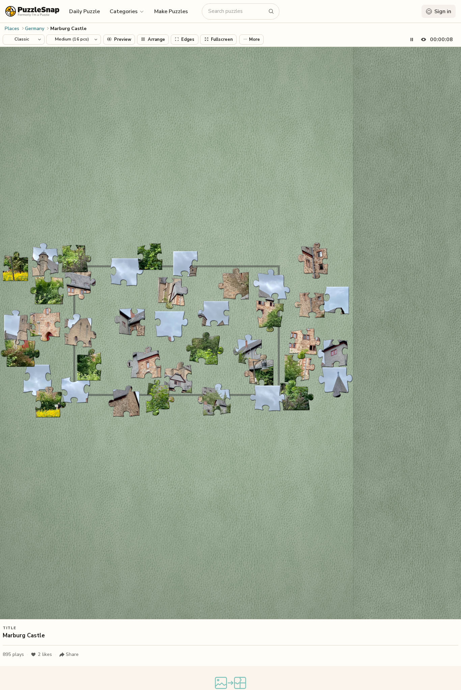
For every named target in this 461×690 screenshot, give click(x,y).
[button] (127, 11)
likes (45, 654)
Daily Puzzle (84, 11)
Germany (34, 28)
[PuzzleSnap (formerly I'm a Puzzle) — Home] (32, 11)
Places (12, 28)
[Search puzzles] (271, 11)
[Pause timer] (411, 39)
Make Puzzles (171, 11)
